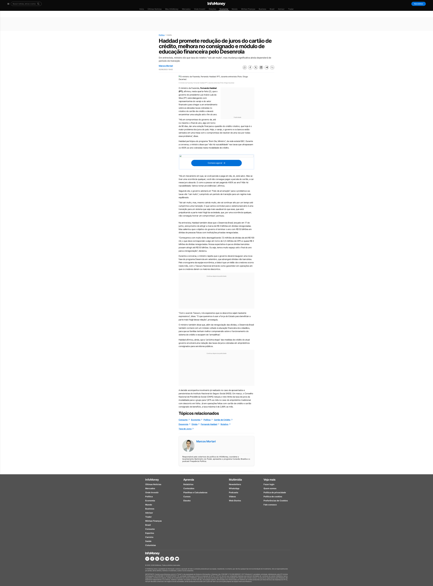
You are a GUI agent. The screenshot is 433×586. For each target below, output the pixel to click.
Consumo (183, 420)
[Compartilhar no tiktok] (172, 559)
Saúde (148, 541)
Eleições (212, 9)
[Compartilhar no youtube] (177, 559)
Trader (291, 9)
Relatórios (188, 484)
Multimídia (235, 479)
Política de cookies (273, 496)
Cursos (186, 496)
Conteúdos (188, 488)
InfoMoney (152, 479)
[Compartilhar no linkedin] (261, 67)
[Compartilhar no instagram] (147, 559)
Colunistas (150, 545)
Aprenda (188, 479)
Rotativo (224, 424)
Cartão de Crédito (222, 420)
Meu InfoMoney (171, 9)
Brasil (272, 9)
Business (262, 9)
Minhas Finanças (248, 9)
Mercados (186, 9)
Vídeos (232, 496)
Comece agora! (215, 163)
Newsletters (418, 4)
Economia (224, 9)
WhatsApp (234, 488)
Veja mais (269, 479)
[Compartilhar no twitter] (256, 67)
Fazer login (269, 484)
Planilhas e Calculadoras (195, 492)
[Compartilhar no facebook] (250, 67)
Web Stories (235, 500)
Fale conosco (270, 504)
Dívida (194, 424)
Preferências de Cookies (276, 500)
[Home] (216, 4)
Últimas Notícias (155, 9)
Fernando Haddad (209, 424)
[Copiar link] (272, 67)
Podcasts (233, 492)
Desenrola (183, 424)
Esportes (149, 533)
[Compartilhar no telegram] (267, 67)
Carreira (149, 537)
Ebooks (187, 500)
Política (162, 35)
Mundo (235, 9)
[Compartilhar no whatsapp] (245, 67)
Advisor (281, 9)
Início (141, 9)
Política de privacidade (275, 492)
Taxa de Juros (185, 429)
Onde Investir (199, 9)
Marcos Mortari (166, 66)
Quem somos (270, 488)
